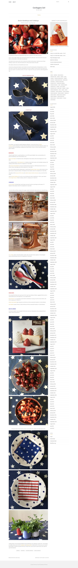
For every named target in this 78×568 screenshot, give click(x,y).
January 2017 (52, 359)
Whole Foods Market (13, 302)
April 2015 (52, 406)
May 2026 (52, 113)
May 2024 (52, 166)
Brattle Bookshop (15, 176)
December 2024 (53, 151)
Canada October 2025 (59, 78)
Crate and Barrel (12, 184)
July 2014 (52, 426)
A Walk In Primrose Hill (54, 64)
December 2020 (53, 255)
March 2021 (52, 248)
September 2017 (53, 341)
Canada (52, 78)
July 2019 (52, 293)
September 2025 (53, 131)
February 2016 (53, 384)
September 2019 (53, 288)
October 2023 (52, 182)
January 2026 (52, 122)
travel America (37, 550)
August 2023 (52, 186)
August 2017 (52, 344)
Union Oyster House (12, 177)
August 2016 (52, 370)
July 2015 (52, 399)
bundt (62, 76)
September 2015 (53, 395)
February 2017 (53, 357)
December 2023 (53, 178)
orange (63, 88)
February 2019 (53, 304)
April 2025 (52, 142)
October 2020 (52, 259)
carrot (65, 78)
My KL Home (62, 86)
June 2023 (52, 191)
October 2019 (52, 286)
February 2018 (53, 330)
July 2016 (52, 372)
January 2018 (52, 333)
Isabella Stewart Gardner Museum (31, 172)
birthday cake (53, 76)
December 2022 (53, 204)
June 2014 (52, 428)
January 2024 (52, 175)
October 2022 (52, 209)
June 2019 (52, 295)
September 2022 (53, 211)
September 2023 (53, 184)
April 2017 (52, 353)
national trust (53, 88)
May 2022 (52, 220)
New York (59, 88)
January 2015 (52, 412)
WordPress (45, 564)
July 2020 (52, 266)
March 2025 (52, 144)
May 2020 (52, 271)
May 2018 (52, 324)
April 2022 (52, 222)
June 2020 (52, 268)
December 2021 (53, 231)
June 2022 (52, 217)
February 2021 (53, 251)
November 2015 (53, 390)
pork (67, 88)
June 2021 (52, 244)
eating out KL (53, 83)
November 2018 (53, 310)
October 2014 (52, 419)
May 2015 (52, 403)
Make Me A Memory (54, 59)
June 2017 (52, 348)
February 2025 (53, 147)
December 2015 (53, 388)
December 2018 (53, 308)
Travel (39, 15)
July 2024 (52, 162)
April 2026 (52, 115)
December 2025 (53, 124)
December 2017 (53, 335)
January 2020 (52, 279)
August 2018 (52, 317)
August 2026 (52, 107)
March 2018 (52, 328)
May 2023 (52, 193)
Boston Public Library (35, 169)
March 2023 (52, 197)
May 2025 (52, 140)
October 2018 (52, 313)
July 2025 (52, 135)
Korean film (53, 86)
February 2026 (53, 120)
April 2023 (52, 195)
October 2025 (52, 129)
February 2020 (53, 277)
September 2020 (53, 262)
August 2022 (52, 213)
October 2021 (52, 235)
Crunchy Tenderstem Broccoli (56, 62)
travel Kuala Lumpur (61, 94)
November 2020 (53, 257)
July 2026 (52, 109)
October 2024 (52, 155)
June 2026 (52, 111)
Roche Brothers (12, 298)
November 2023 (53, 180)
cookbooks (23, 545)
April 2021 (52, 246)
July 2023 (52, 189)
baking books (29, 545)
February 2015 (53, 410)
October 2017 (52, 339)
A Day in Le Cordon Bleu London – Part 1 (58, 55)
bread (58, 76)
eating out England (59, 81)
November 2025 (53, 127)
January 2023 (52, 202)
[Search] (68, 1)
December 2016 (53, 361)
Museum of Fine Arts (19, 172)
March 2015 (52, 408)
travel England (54, 93)
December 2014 (53, 415)
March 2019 (52, 302)
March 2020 (52, 275)
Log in (51, 436)
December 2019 (53, 282)
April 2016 (52, 379)
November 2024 (53, 153)
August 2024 (52, 160)
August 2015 (52, 397)
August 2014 (52, 423)
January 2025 (52, 149)
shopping (22, 550)
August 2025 (52, 133)
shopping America (29, 550)
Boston (18, 550)
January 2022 (52, 228)
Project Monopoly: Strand (55, 57)
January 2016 (52, 386)
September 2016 (53, 368)
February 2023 (53, 200)
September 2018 (53, 315)
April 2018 (52, 326)
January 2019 (52, 306)
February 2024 (53, 173)
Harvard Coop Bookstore (15, 165)
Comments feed (53, 441)
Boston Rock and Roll (14, 557)
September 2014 (53, 421)
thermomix (53, 91)
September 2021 (53, 237)
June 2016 (52, 375)
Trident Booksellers (20, 162)
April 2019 (52, 299)
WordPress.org (53, 443)
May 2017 (52, 350)
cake (65, 76)
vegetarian (53, 99)
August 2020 (52, 264)
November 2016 (53, 364)
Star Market (11, 304)
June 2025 (52, 138)
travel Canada (66, 91)
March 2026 (52, 118)
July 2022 (52, 215)
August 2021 (52, 240)
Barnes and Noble (12, 158)
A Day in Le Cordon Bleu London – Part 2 (58, 53)
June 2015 (52, 401)
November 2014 (53, 417)
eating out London (60, 83)
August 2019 (52, 290)
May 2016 (52, 377)
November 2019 (53, 284)
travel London (53, 96)
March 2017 (52, 355)
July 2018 (52, 319)
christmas (53, 81)
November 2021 (53, 233)
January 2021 (52, 253)
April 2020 (52, 273)
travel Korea (53, 94)
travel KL (66, 93)
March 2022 (52, 224)
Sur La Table (11, 254)
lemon (58, 86)
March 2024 (52, 171)
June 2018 (52, 322)
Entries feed (52, 438)
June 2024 (52, 164)
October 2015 (52, 392)
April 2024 (52, 169)
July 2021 (52, 242)
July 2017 (52, 346)
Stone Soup (52, 66)
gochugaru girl (32, 22)
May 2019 (52, 297)
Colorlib (38, 564)
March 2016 (52, 381)
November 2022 (53, 206)
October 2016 (52, 366)
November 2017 (53, 337)
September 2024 (53, 158)
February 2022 (53, 226)
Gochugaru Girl (39, 8)
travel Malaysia (61, 96)
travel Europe (61, 93)
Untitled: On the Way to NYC (41, 557)
